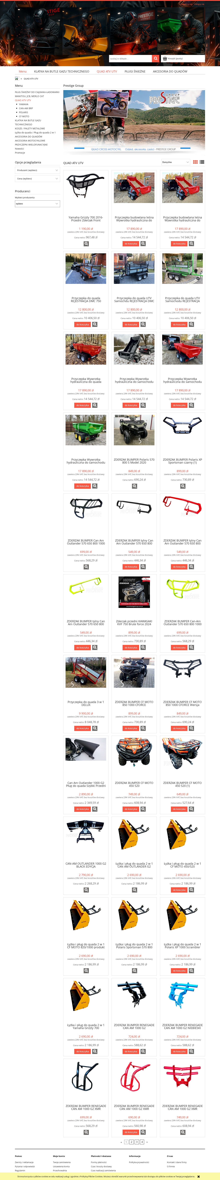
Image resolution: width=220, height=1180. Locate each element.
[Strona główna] (110, 30)
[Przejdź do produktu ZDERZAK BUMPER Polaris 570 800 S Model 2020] (134, 435)
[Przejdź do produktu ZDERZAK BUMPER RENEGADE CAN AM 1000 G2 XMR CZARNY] (86, 1081)
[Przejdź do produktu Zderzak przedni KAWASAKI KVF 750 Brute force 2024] (134, 596)
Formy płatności (98, 1162)
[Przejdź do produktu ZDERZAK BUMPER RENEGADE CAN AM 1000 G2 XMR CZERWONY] (134, 1081)
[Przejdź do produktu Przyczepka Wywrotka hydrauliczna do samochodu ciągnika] (134, 354)
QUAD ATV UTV (23, 100)
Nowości (19, 148)
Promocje (20, 152)
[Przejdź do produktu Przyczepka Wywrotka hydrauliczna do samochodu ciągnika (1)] (182, 354)
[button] (86, 243)
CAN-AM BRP (26, 108)
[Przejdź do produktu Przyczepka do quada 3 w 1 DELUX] (86, 677)
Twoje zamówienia (62, 1162)
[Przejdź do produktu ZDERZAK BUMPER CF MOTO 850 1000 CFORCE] (134, 677)
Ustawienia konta (61, 1166)
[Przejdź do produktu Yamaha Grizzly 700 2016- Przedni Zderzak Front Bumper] (86, 192)
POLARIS (23, 112)
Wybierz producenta (24, 197)
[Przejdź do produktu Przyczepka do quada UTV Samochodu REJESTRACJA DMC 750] (182, 273)
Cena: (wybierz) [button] (24, 178)
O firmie (171, 1166)
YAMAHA (23, 104)
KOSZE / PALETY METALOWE (30, 128)
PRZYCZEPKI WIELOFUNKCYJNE (31, 144)
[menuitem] (22, 71)
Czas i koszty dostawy (101, 1166)
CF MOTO (24, 116)
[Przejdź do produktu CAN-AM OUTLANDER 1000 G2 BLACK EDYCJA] (86, 839)
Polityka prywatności (139, 1162)
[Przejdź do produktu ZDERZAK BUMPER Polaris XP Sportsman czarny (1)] (182, 435)
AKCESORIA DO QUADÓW (28, 136)
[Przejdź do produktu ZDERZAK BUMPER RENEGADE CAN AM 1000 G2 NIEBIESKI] (182, 1000)
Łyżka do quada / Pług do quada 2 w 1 (35, 132)
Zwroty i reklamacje (24, 1162)
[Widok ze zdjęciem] (195, 162)
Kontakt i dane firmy (177, 1162)
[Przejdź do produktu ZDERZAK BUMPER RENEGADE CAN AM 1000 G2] (134, 1000)
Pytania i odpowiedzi (25, 1166)
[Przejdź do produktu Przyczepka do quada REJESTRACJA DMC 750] (86, 273)
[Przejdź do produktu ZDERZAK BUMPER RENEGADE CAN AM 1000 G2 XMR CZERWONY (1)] (182, 1081)
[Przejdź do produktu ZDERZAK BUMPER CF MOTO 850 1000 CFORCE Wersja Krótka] (182, 677)
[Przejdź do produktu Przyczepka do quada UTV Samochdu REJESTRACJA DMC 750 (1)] (134, 273)
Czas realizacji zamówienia (103, 1170)
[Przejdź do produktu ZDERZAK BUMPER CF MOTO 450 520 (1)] (182, 758)
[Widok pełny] (202, 162)
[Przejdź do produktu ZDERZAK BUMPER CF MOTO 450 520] (134, 758)
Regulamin (20, 1170)
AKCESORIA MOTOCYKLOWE (30, 140)
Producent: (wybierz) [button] (27, 170)
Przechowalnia (60, 1170)
